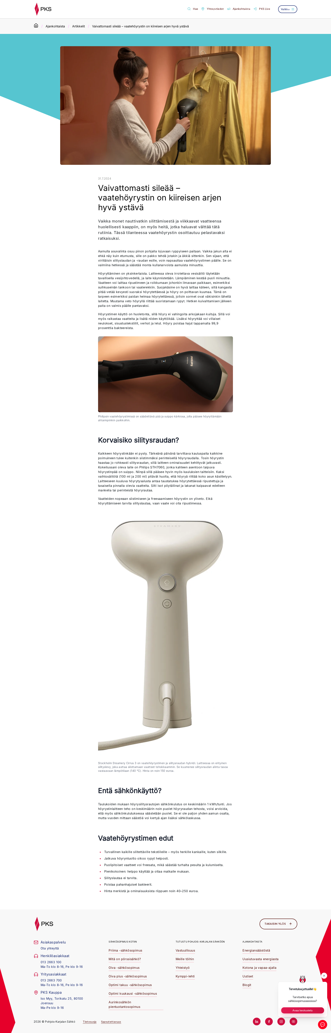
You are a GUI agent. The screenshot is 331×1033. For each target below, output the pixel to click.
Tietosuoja (90, 1021)
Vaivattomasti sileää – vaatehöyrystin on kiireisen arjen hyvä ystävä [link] (140, 26)
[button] (192, 9)
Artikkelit (78, 26)
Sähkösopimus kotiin (123, 941)
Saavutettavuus (111, 1021)
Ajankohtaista (55, 26)
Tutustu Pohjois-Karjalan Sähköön (200, 941)
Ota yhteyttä (50, 948)
